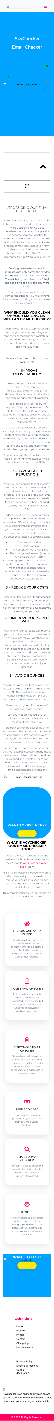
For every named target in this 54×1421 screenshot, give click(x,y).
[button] (45, 6)
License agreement (27, 1365)
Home (19, 1326)
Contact (20, 1338)
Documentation (24, 1347)
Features (21, 1330)
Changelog (22, 1343)
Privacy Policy (24, 1361)
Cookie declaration (22, 1371)
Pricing (20, 1334)
